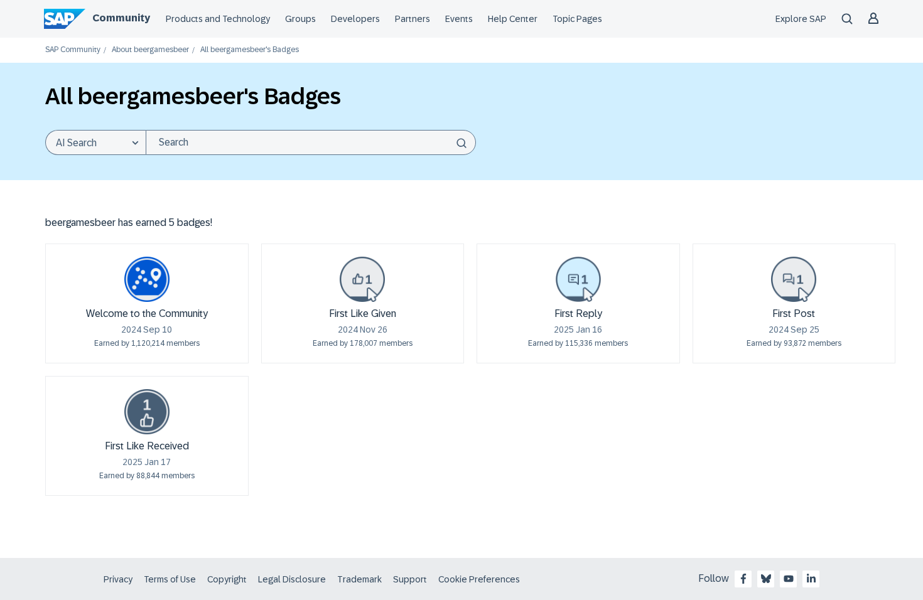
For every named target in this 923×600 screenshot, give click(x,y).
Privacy (118, 579)
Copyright (227, 579)
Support (410, 579)
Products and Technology (218, 19)
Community (121, 18)
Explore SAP (800, 19)
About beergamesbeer (150, 50)
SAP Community (72, 50)
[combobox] (311, 142)
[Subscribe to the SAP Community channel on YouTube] (789, 579)
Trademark (359, 579)
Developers (355, 19)
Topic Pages (577, 19)
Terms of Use (170, 579)
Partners (412, 19)
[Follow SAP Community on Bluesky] (766, 579)
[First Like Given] (362, 279)
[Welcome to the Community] (147, 279)
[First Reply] (578, 279)
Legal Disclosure (292, 579)
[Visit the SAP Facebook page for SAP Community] (743, 579)
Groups (300, 19)
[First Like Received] (147, 411)
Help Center (512, 19)
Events (459, 19)
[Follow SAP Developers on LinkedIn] (811, 579)
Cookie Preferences (479, 579)
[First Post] (793, 279)
